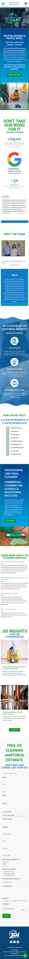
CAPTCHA (5, 904)
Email (4, 795)
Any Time (6, 862)
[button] (25, 3)
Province (4, 848)
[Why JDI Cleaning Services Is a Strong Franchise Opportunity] (14, 697)
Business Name (7, 819)
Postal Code (5, 855)
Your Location (7, 812)
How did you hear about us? (11, 879)
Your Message (7, 886)
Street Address (6, 834)
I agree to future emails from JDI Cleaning (14, 900)
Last (3, 791)
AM (5, 864)
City (3, 841)
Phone (4, 803)
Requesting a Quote (9, 873)
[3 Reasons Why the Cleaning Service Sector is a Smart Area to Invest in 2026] (14, 652)
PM (5, 866)
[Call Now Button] (25, 955)
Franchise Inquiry (9, 875)
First (3, 784)
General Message (9, 871)
